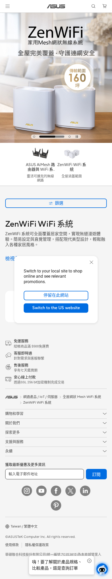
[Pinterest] (56, 505)
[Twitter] (70, 491)
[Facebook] (56, 491)
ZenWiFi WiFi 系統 (37, 402)
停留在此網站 (56, 295)
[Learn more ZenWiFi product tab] (56, 141)
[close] (91, 262)
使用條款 (12, 545)
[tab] (34, 137)
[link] (56, 6)
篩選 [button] (59, 203)
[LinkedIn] (85, 491)
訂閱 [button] (96, 474)
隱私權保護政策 (37, 545)
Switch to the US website (56, 307)
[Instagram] (27, 491)
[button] (7, 6)
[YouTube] (41, 491)
